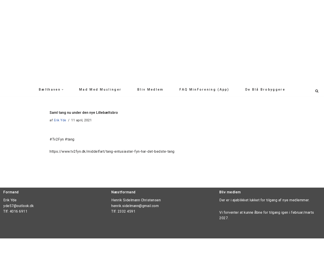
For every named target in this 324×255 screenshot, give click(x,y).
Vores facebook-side (21, 244)
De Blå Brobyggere (265, 89)
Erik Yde (60, 120)
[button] (62, 89)
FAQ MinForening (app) (204, 89)
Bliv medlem (150, 89)
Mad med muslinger (100, 89)
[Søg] (316, 91)
